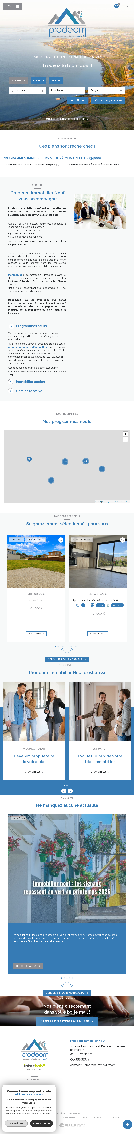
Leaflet (98, 501)
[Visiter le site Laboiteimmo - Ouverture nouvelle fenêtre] (72, 1125)
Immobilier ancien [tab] (30, 382)
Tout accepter (41, 1123)
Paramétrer (16, 1123)
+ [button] (125, 434)
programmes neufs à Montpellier (28, 347)
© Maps (107, 501)
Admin (84, 1118)
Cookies (116, 1117)
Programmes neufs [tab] (31, 326)
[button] (70, 650)
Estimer (56, 80)
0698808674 (80, 1059)
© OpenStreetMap (122, 501)
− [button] (125, 439)
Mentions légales (67, 1118)
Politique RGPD (100, 1118)
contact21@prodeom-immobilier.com (92, 1065)
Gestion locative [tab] (29, 391)
